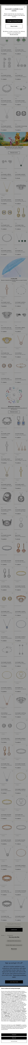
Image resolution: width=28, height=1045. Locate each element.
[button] (24, 7)
